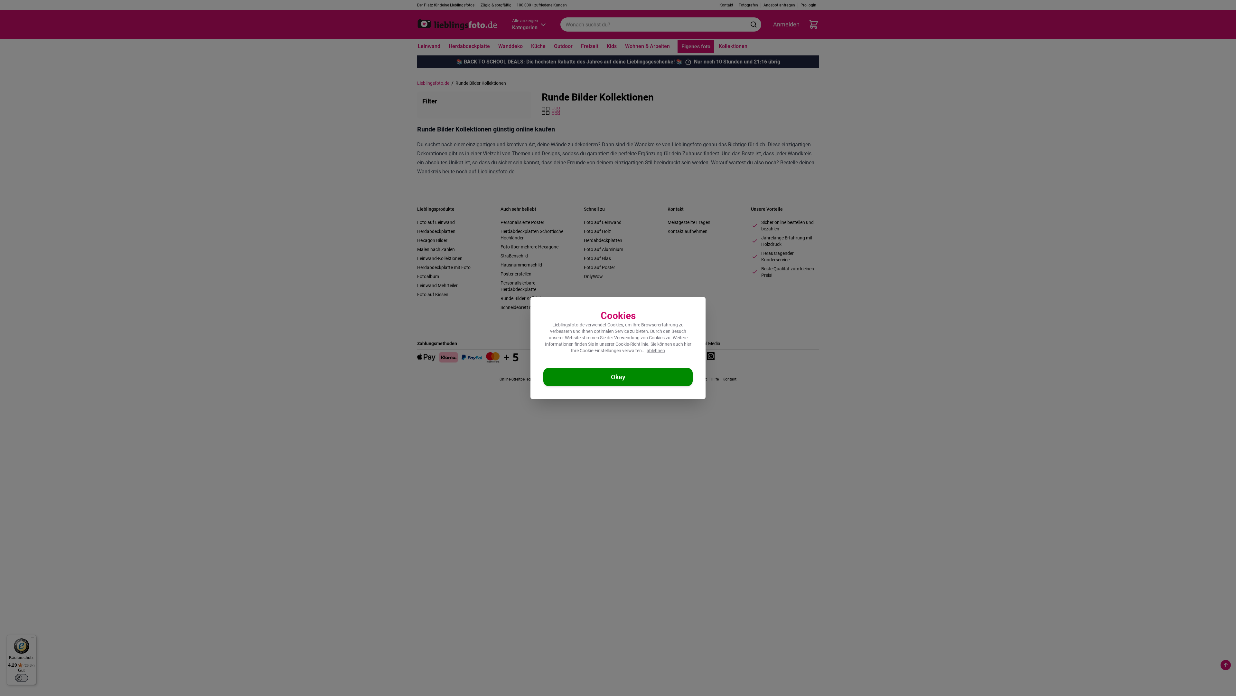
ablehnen (656, 350)
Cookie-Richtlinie (631, 344)
